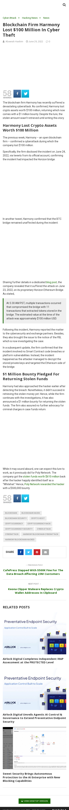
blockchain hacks (31, 513)
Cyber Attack (9, 17)
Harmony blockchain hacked (19, 540)
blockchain (11, 513)
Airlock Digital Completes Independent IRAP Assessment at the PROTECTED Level (33, 660)
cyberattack (11, 534)
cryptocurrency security (18, 529)
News (46, 17)
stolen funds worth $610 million (41, 476)
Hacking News (30, 17)
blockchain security (15, 518)
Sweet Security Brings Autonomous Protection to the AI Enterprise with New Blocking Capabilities (31, 777)
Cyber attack (44, 529)
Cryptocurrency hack (38, 524)
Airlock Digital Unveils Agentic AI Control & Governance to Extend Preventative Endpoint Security (34, 718)
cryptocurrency (14, 524)
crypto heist (38, 518)
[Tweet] (25, 94)
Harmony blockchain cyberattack (40, 534)
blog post (51, 282)
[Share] (17, 94)
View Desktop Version (36, 801)
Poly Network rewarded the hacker (44, 484)
